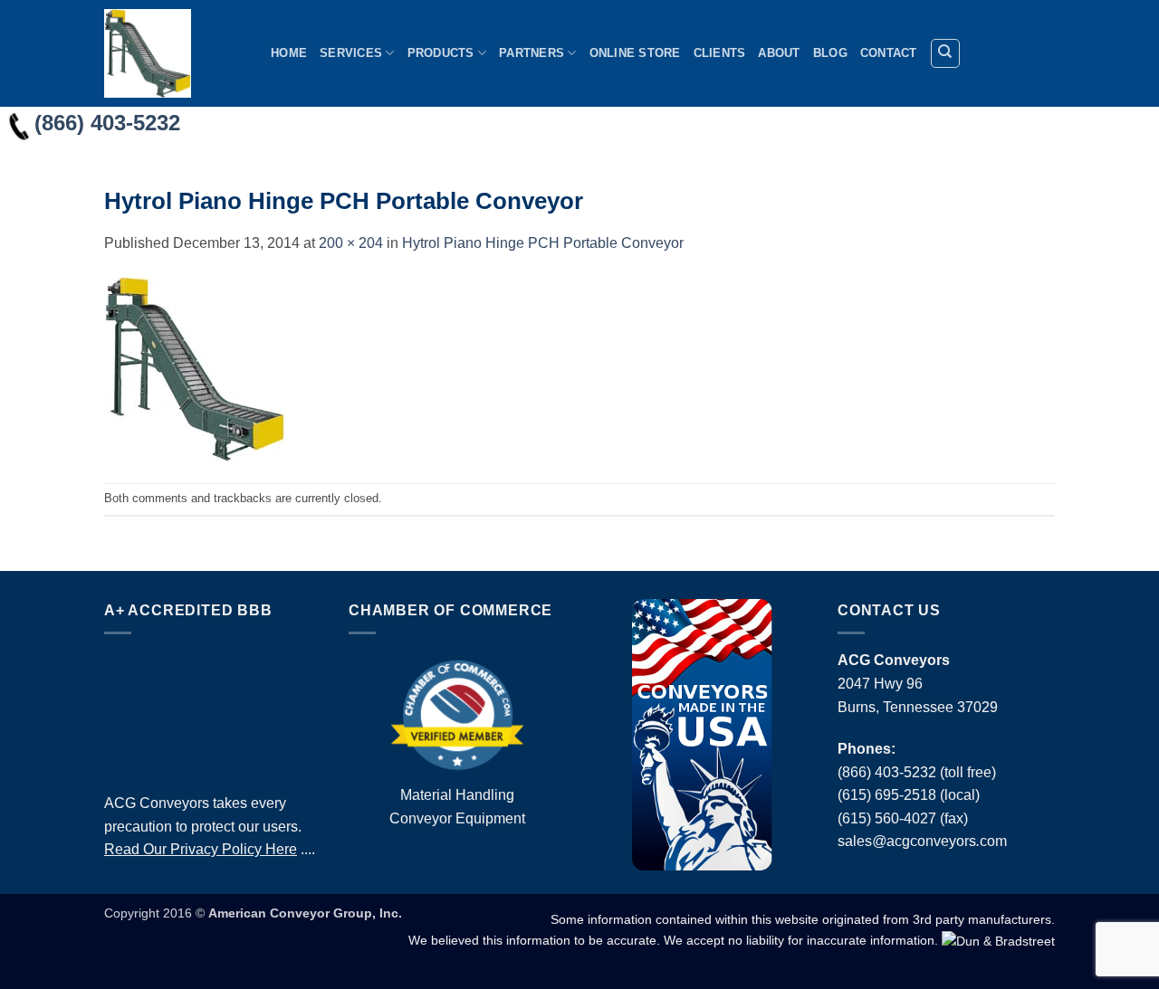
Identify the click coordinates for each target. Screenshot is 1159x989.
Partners (531, 53)
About (779, 53)
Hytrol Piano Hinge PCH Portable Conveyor (543, 243)
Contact (888, 53)
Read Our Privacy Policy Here (200, 849)
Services (351, 53)
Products (440, 53)
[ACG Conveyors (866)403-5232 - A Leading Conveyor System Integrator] (174, 53)
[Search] (945, 53)
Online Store (635, 53)
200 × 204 (351, 243)
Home (289, 53)
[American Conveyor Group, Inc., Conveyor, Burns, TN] (213, 708)
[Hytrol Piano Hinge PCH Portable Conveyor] (194, 368)
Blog (830, 53)
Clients (720, 53)
